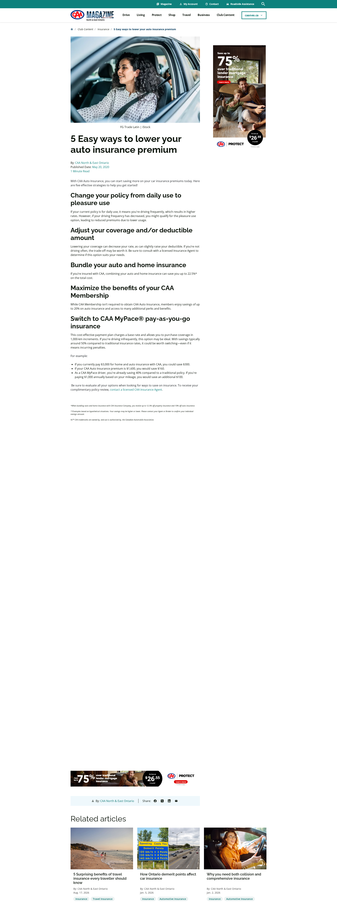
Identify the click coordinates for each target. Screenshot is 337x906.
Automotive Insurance (173, 899)
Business (204, 15)
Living (141, 15)
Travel (186, 15)
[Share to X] (162, 801)
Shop (171, 15)
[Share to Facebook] (155, 801)
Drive (126, 15)
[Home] (92, 15)
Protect (157, 15)
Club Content (225, 15)
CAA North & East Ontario (92, 163)
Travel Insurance (103, 899)
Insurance (103, 29)
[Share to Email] (176, 801)
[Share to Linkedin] (169, 801)
